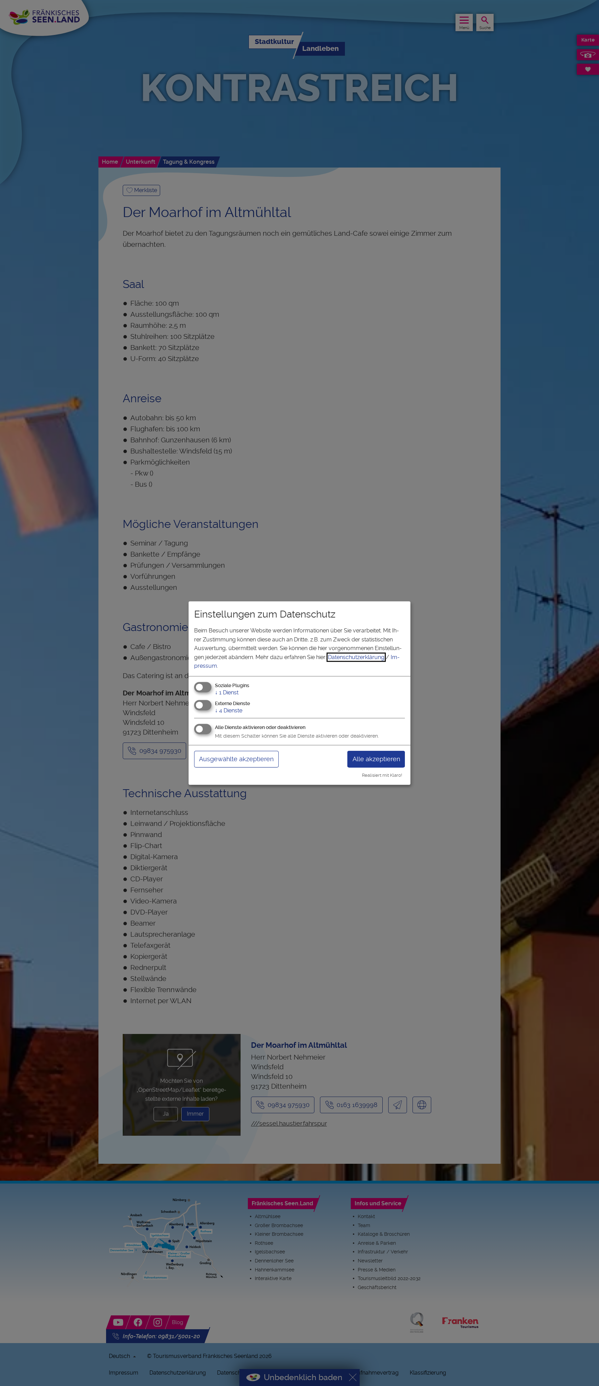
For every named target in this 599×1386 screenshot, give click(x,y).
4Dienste (228, 710)
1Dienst (226, 692)
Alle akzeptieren (376, 759)
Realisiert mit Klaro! (382, 775)
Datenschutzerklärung (356, 657)
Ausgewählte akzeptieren (236, 759)
